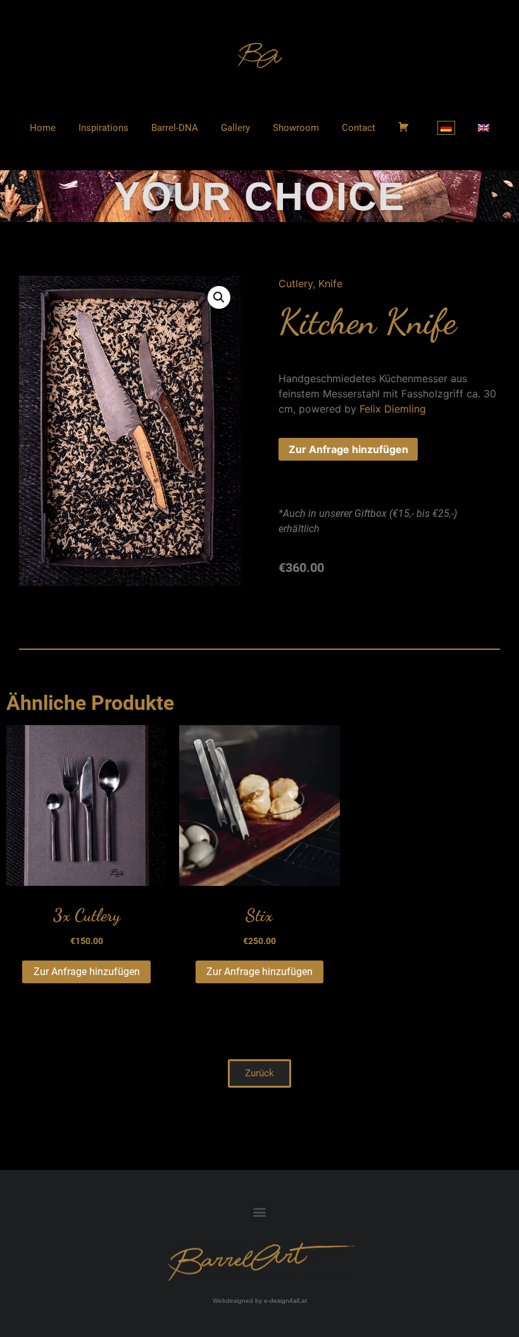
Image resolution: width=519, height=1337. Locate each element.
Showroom (296, 128)
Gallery (235, 128)
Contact (358, 128)
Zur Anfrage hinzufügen (348, 449)
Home (43, 128)
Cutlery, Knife (310, 283)
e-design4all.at (285, 1300)
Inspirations (103, 128)
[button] (259, 1073)
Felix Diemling (393, 408)
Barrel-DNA (174, 128)
